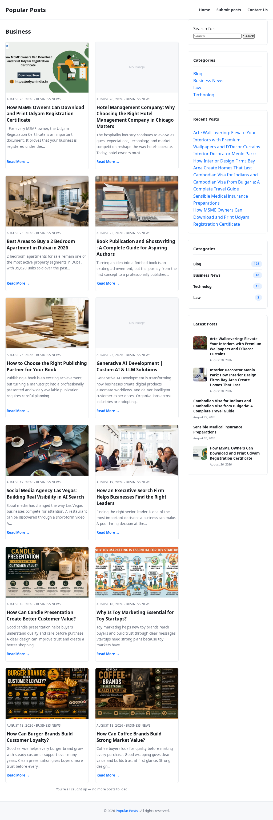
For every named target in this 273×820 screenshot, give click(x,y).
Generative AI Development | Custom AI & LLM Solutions (130, 366)
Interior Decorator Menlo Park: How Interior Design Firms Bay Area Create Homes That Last (224, 161)
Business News (208, 80)
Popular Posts (25, 10)
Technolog (203, 95)
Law (197, 88)
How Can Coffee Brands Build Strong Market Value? (129, 737)
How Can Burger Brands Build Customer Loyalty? (40, 737)
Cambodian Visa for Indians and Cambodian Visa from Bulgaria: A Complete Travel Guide (226, 182)
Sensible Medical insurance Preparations (217, 430)
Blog (197, 74)
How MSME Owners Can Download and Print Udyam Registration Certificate (45, 113)
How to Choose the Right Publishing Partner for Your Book (47, 366)
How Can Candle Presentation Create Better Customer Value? (41, 615)
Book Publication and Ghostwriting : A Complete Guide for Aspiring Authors (136, 247)
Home (204, 9)
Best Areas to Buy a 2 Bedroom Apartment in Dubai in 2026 (41, 244)
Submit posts (228, 9)
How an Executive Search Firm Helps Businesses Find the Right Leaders (131, 496)
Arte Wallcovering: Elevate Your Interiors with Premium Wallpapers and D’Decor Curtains (226, 140)
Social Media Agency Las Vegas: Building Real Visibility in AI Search (45, 493)
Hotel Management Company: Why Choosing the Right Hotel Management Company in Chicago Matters (136, 116)
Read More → (18, 161)
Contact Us (257, 9)
